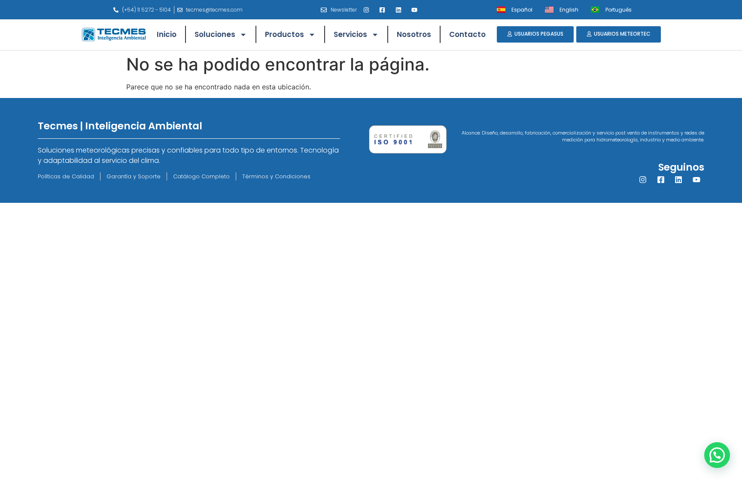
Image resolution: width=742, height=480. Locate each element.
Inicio (166, 34)
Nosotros (414, 34)
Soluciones (215, 34)
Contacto (467, 34)
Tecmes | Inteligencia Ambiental (120, 126)
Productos (284, 34)
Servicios (350, 34)
